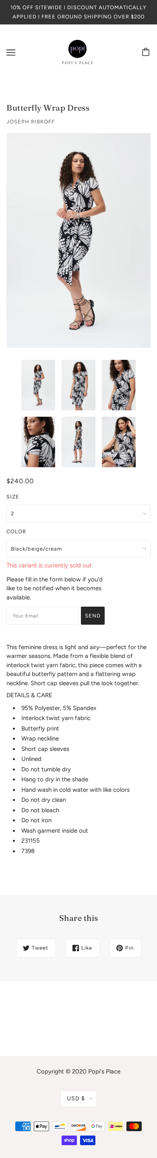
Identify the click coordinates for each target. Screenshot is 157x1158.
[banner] (78, 52)
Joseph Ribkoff (30, 122)
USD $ (76, 1098)
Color (16, 532)
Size (12, 497)
